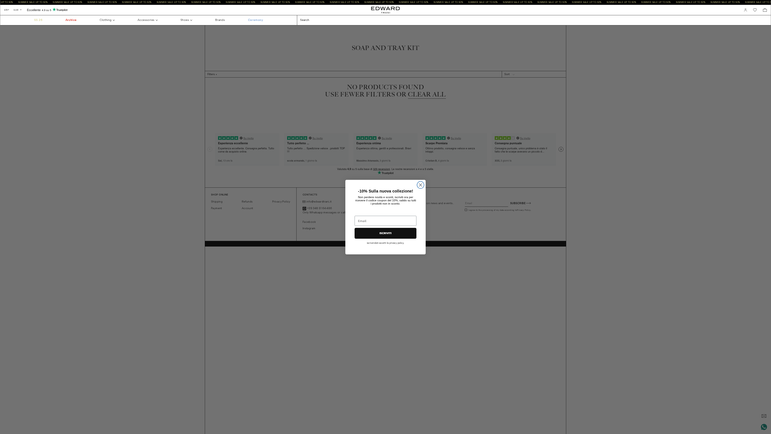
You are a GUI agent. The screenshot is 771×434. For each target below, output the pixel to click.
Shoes (185, 20)
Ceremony (255, 20)
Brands (220, 20)
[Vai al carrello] (765, 10)
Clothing (105, 20)
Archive (71, 20)
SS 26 (38, 20)
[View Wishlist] (755, 10)
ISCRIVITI (385, 233)
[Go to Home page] (385, 10)
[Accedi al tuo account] (745, 10)
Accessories (146, 20)
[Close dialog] (420, 184)
